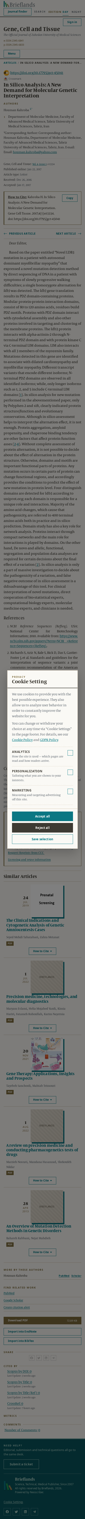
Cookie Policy (22, 740)
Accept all (42, 816)
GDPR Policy (49, 740)
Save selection (42, 839)
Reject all (42, 828)
